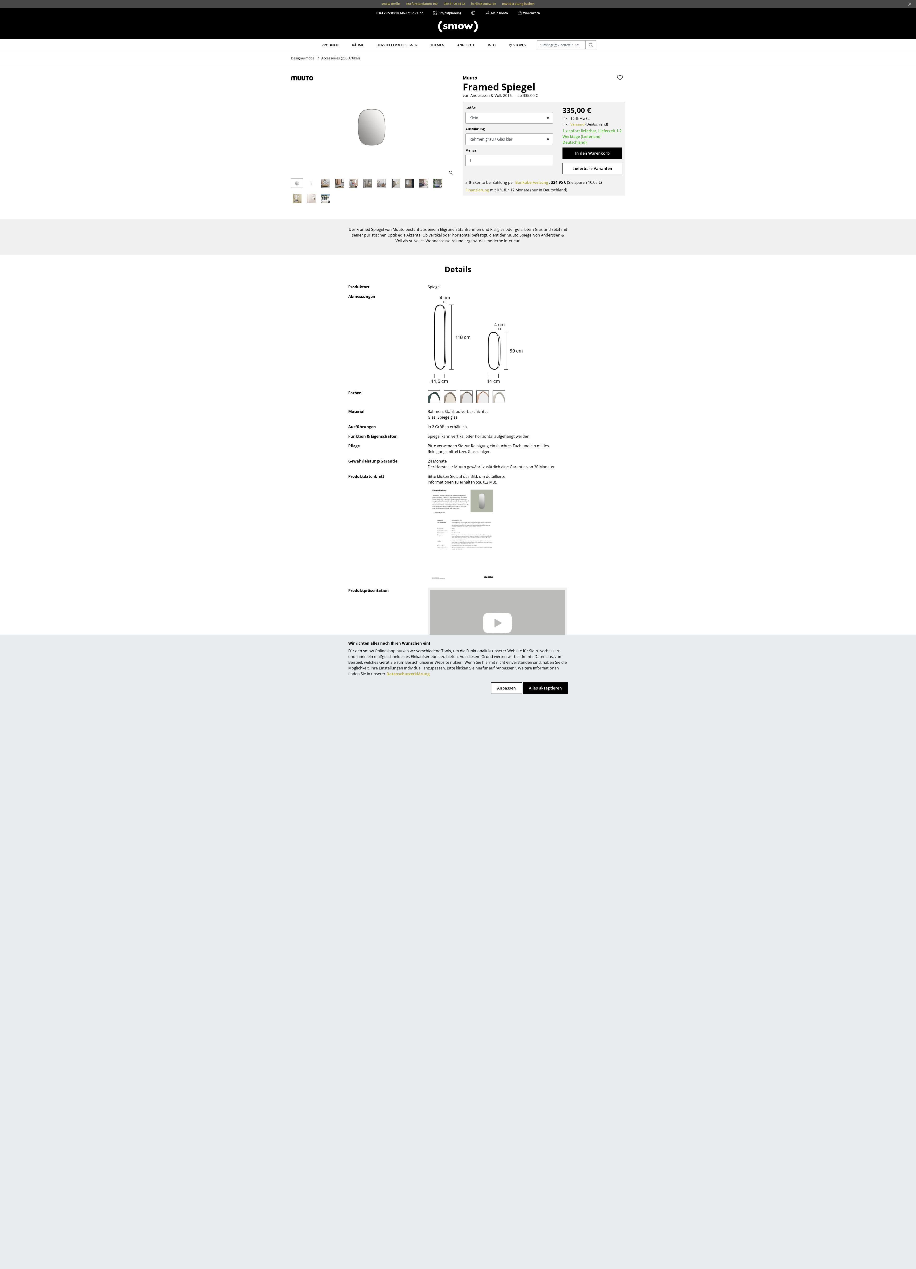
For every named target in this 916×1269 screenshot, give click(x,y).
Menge (470, 150)
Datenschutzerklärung (408, 673)
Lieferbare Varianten (592, 168)
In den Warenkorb (592, 153)
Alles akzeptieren (545, 688)
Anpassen (506, 688)
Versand (577, 124)
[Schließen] (910, 4)
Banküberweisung (531, 182)
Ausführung (475, 129)
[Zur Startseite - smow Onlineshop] (458, 26)
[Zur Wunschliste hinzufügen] (620, 77)
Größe (470, 107)
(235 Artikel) (340, 58)
